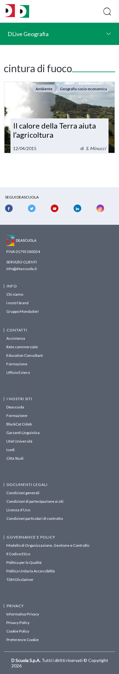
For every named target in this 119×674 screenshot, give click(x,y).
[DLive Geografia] (24, 16)
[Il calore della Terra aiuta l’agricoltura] (59, 117)
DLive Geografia (28, 33)
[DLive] (10, 11)
